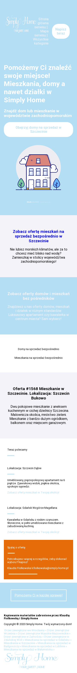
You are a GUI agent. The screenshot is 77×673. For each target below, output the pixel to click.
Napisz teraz (60, 31)
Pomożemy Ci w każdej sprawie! (39, 595)
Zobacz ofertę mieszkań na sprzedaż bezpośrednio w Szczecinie (38, 236)
